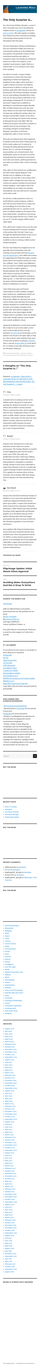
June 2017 (8, 1259)
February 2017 (10, 1264)
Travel (7, 1003)
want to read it (8, 33)
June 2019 (8, 1241)
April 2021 (8, 1184)
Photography (10, 980)
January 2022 (10, 1171)
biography (8, 714)
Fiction (7, 951)
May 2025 (8, 1067)
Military (8, 975)
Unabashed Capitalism (13, 1006)
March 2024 (9, 1104)
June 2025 (8, 1065)
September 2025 (11, 1057)
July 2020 (8, 1207)
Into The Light (10, 967)
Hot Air (5, 658)
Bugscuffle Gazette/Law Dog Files (15, 683)
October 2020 (10, 1199)
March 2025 (9, 1073)
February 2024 (10, 1106)
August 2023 (9, 1122)
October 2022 (10, 1148)
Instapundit (20, 30)
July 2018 (8, 1251)
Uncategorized (10, 1008)
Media (7, 969)
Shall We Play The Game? (25, 355)
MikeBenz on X (8, 681)
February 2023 (10, 1137)
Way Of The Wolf (11, 1011)
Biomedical (9, 928)
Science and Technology (14, 990)
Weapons (8, 1013)
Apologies (8, 809)
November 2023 (11, 1114)
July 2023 (8, 1124)
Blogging (8, 931)
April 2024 (9, 1101)
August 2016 (9, 1272)
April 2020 (9, 1215)
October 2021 (10, 1179)
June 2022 (8, 1158)
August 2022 (9, 1153)
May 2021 (8, 1181)
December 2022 (10, 1142)
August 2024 (9, 1091)
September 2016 (11, 1269)
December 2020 (10, 1194)
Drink (7, 946)
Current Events (7, 355)
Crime (7, 938)
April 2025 (9, 1070)
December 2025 (10, 1049)
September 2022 (11, 1150)
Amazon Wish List (21, 343)
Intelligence (9, 964)
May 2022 (8, 1160)
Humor (7, 962)
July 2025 (8, 1062)
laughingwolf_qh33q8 (12, 353)
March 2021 (9, 1186)
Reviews (8, 988)
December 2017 (10, 1254)
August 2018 (9, 1248)
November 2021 (10, 1176)
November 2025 (11, 1052)
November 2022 (11, 1145)
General (8, 957)
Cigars (7, 936)
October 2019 (10, 1230)
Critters (8, 941)
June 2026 (8, 1034)
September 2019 (11, 1233)
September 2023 (11, 1119)
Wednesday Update (12, 817)
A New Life (16, 333)
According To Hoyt (10, 668)
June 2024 (8, 1096)
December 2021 (10, 1173)
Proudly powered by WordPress (25, 1363)
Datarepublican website (11, 673)
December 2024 (10, 1080)
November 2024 (11, 1083)
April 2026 (9, 1039)
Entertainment (10, 949)
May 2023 (8, 1129)
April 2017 (8, 1261)
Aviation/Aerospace (12, 925)
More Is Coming (11, 807)
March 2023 (9, 1135)
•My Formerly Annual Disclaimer (15, 706)
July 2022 (8, 1155)
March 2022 (9, 1166)
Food (7, 954)
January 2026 (10, 1047)
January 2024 (10, 1109)
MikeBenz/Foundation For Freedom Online (19, 678)
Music (7, 977)
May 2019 (8, 1243)
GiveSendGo (7, 604)
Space (7, 995)
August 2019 (9, 1235)
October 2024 (10, 1085)
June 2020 (8, 1210)
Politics (15, 355)
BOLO (7, 933)
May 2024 (8, 1098)
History (7, 959)
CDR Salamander (9, 665)
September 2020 (11, 1202)
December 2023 (10, 1111)
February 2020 (10, 1220)
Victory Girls (7, 663)
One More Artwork (12, 812)
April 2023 (8, 1132)
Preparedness (10, 985)
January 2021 (9, 1191)
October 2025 (10, 1054)
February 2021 (10, 1189)
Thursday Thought (12, 814)
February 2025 (10, 1075)
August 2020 (9, 1204)
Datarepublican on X (10, 676)
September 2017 (11, 1256)
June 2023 (8, 1127)
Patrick (7, 870)
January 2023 (10, 1140)
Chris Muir (21, 708)
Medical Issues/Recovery (14, 972)
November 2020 (11, 1197)
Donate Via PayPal (9, 617)
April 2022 (9, 1163)
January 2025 (10, 1078)
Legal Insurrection (10, 660)
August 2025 (9, 1060)
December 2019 (10, 1225)
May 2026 (8, 1036)
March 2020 (9, 1217)
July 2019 (8, 1238)
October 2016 (10, 1266)
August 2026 (9, 1029)
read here (31, 341)
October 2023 (10, 1117)
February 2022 (10, 1168)
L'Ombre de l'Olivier (10, 671)
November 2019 (11, 1228)
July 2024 (8, 1093)
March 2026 (9, 1042)
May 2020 (8, 1212)
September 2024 (11, 1088)
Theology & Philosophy (13, 1000)
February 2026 (10, 1044)
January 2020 (10, 1223)
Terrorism (8, 998)
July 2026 (8, 1031)
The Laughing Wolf (8, 1363)
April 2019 (8, 1246)
